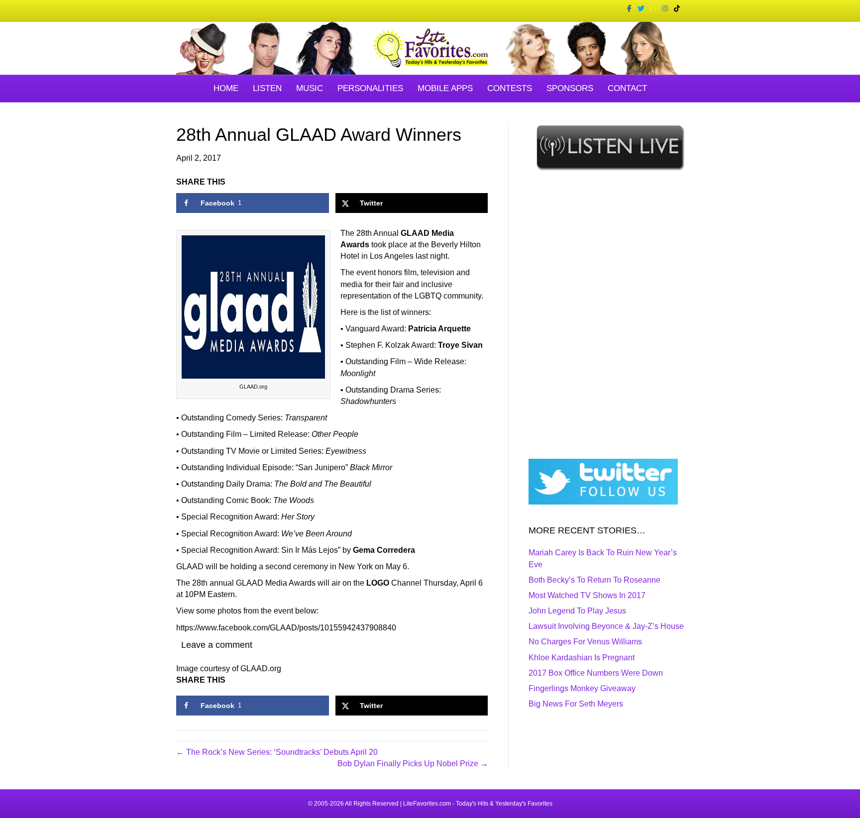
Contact (627, 88)
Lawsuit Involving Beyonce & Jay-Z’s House (606, 626)
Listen (267, 88)
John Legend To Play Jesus (577, 611)
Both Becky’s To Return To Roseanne (594, 580)
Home (226, 88)
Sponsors (569, 88)
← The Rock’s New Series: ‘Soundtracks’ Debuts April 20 (277, 752)
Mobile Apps (445, 88)
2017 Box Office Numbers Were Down (596, 673)
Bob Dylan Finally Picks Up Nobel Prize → (412, 763)
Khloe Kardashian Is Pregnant (582, 657)
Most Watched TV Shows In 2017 (587, 595)
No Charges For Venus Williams (585, 641)
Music (309, 88)
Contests (509, 88)
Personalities (370, 88)
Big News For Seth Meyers (576, 704)
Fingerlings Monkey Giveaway (582, 688)
